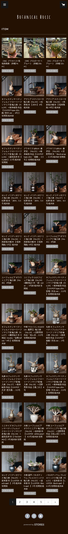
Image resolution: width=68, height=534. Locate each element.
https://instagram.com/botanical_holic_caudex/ (34, 516)
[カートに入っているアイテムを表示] (63, 4)
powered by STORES (34, 525)
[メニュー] (4, 4)
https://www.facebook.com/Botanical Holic (27, 516)
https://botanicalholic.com (40, 516)
